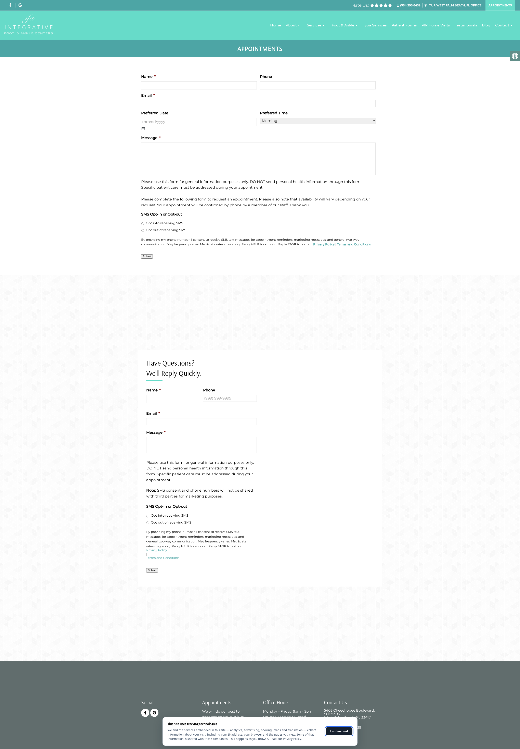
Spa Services (375, 25)
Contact (502, 25)
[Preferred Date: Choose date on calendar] (143, 129)
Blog (486, 25)
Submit (147, 256)
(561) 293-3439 (410, 5)
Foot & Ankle (343, 25)
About (291, 25)
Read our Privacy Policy (285, 739)
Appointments (500, 5)
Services (314, 25)
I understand (339, 731)
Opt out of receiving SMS (166, 230)
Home (275, 25)
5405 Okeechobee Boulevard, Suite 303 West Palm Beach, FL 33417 (349, 714)
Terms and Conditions (354, 244)
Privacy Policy (324, 244)
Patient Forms (404, 25)
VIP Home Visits (436, 25)
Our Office (454, 5)
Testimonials (466, 25)
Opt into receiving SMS (164, 223)
